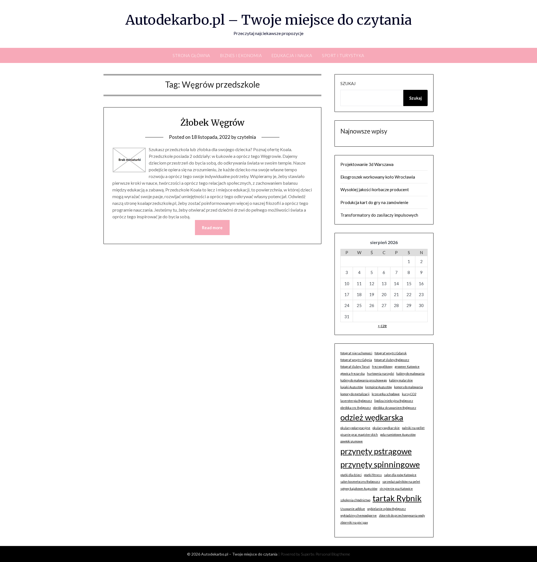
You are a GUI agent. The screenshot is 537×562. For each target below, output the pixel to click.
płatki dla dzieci (351, 475)
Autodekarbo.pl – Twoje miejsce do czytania (268, 19)
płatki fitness (373, 475)
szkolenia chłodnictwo (355, 500)
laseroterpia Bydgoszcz (356, 400)
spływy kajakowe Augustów (358, 488)
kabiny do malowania (410, 373)
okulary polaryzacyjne (355, 428)
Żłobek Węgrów (212, 122)
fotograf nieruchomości (356, 353)
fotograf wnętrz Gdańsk (391, 353)
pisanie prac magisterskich (359, 434)
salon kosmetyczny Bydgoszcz (360, 481)
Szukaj (347, 83)
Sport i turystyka (343, 55)
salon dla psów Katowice (400, 475)
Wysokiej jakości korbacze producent (374, 189)
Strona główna (191, 55)
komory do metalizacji (354, 394)
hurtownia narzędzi (380, 373)
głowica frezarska (352, 373)
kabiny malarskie (401, 380)
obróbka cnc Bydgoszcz (355, 407)
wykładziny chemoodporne (358, 515)
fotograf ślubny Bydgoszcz (391, 360)
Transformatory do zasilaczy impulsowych (379, 214)
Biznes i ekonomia (241, 55)
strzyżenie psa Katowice (396, 488)
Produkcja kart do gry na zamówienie (374, 202)
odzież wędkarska (371, 417)
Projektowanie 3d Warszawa (367, 164)
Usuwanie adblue (352, 509)
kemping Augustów (378, 387)
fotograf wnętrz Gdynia (356, 360)
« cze (382, 325)
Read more (212, 227)
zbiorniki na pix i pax (354, 522)
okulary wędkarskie (386, 428)
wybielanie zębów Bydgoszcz (386, 509)
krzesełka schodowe (386, 394)
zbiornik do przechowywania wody (402, 515)
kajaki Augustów (351, 387)
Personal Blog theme (332, 554)
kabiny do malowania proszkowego (363, 380)
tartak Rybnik (397, 498)
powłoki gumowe (351, 441)
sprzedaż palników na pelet (401, 481)
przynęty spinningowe (380, 464)
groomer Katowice (407, 366)
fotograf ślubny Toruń (355, 366)
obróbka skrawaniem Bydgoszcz (394, 407)
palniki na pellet (413, 428)
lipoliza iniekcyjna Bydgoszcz (393, 400)
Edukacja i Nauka (292, 55)
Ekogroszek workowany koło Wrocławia (377, 176)
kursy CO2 (409, 394)
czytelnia (246, 137)
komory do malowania (408, 387)
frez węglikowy (382, 366)
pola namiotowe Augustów (398, 434)
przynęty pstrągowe (376, 451)
